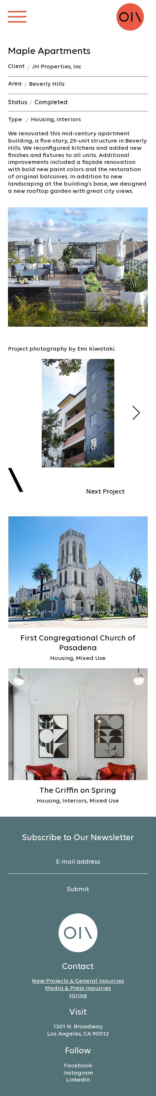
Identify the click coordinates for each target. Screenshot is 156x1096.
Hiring (78, 996)
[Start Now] (78, 589)
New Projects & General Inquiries (78, 981)
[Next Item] (136, 413)
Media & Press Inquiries (78, 988)
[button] (17, 17)
